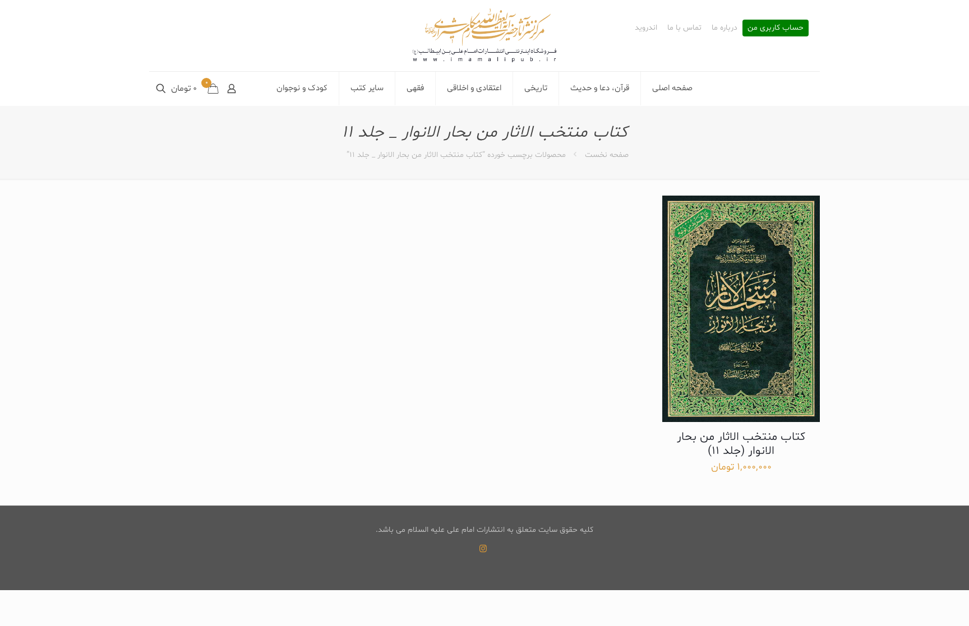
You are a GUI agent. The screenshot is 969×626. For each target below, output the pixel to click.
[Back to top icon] (915, 603)
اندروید (646, 28)
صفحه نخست (607, 155)
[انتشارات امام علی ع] (484, 35)
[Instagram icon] (483, 549)
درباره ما (724, 28)
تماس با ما (684, 28)
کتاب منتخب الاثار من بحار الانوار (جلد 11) (741, 444)
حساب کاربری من (775, 28)
